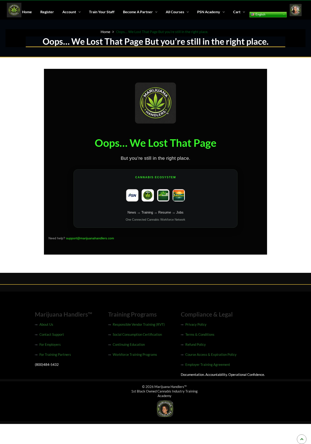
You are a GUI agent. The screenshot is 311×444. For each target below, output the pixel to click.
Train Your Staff (102, 12)
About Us (46, 324)
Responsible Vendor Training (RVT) (139, 324)
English (260, 14)
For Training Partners (55, 354)
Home (27, 12)
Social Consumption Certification (137, 334)
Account (69, 12)
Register (47, 12)
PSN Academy (208, 12)
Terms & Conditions (199, 334)
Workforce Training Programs (135, 354)
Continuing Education (129, 344)
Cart (236, 12)
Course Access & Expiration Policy (211, 354)
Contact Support (51, 334)
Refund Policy (195, 344)
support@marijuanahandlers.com (90, 238)
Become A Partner (138, 12)
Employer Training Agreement (207, 364)
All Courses (175, 12)
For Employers (50, 344)
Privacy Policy (195, 324)
